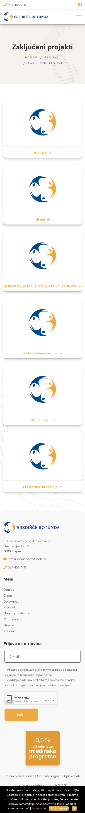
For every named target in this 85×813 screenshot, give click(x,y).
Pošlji (21, 715)
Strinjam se (58, 808)
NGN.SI (61, 785)
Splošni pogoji (48, 776)
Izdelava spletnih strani (35, 785)
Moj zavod (11, 619)
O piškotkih (71, 776)
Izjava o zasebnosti (19, 776)
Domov (31, 57)
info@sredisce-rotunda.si (27, 559)
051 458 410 (17, 4)
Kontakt (9, 631)
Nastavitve (39, 808)
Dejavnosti (11, 601)
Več (26, 808)
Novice (8, 625)
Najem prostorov (16, 613)
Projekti (52, 57)
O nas (7, 595)
